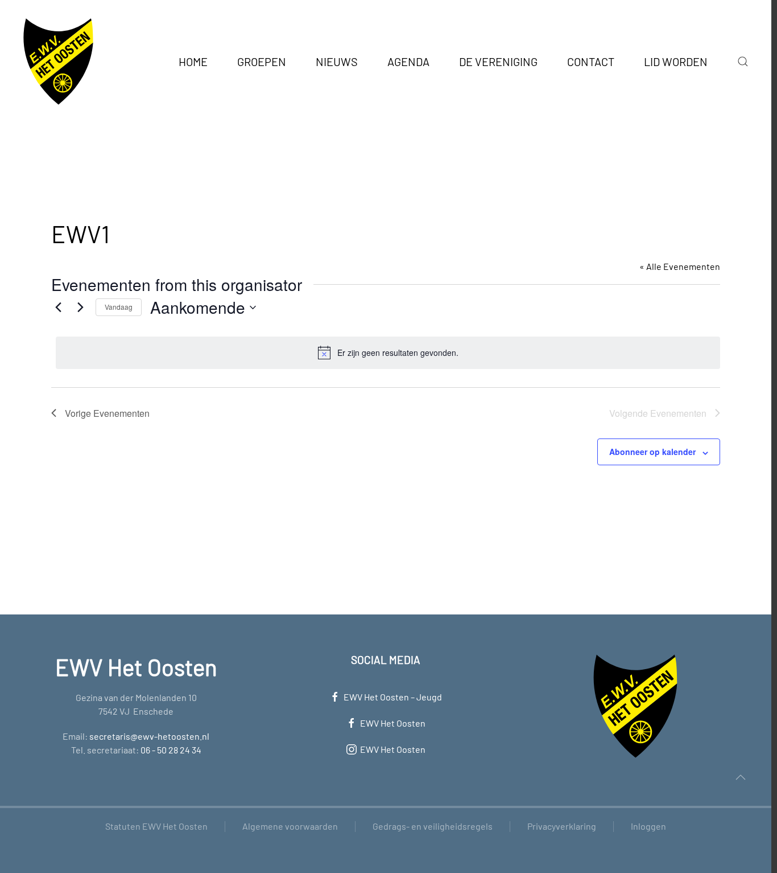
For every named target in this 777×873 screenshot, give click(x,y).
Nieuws (337, 61)
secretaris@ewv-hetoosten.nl (149, 736)
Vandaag (119, 307)
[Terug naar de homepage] (58, 61)
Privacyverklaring (561, 826)
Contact (590, 61)
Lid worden (676, 61)
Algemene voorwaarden (290, 826)
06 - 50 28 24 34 (170, 749)
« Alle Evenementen (679, 266)
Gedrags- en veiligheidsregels (433, 826)
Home (193, 61)
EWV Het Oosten (392, 723)
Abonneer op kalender (652, 451)
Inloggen (648, 826)
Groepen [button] (261, 61)
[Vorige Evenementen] (58, 307)
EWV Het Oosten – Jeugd (393, 696)
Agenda (408, 61)
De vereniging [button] (498, 61)
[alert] (388, 352)
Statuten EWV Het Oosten (156, 826)
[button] (743, 61)
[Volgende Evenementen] (80, 307)
